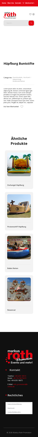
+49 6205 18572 (20, 376)
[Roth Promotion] (10, 15)
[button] (14, 107)
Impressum (11, 408)
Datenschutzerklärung (14, 404)
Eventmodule (17, 77)
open (30, 41)
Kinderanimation (19, 81)
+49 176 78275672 (19, 378)
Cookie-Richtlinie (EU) (14, 412)
